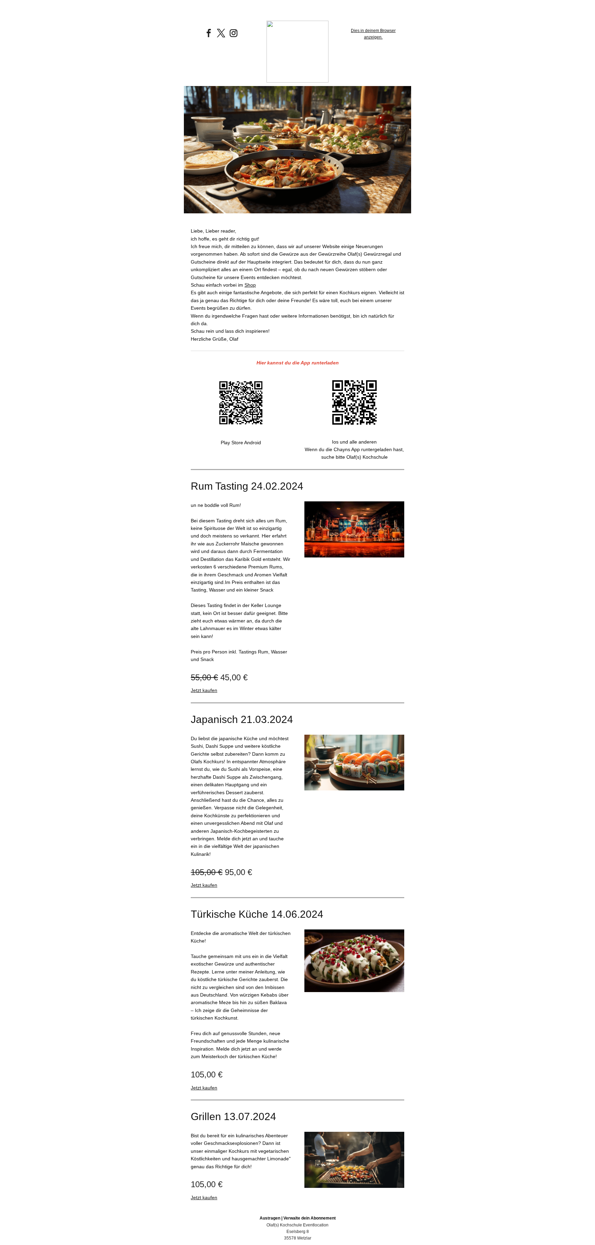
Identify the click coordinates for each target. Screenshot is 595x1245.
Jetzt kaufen (204, 690)
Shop (250, 285)
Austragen (270, 1218)
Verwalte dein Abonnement (309, 1218)
